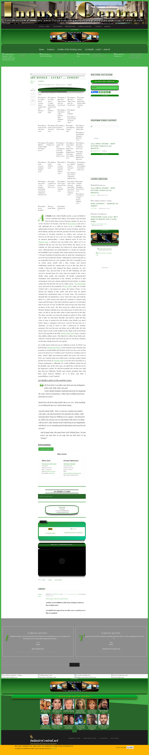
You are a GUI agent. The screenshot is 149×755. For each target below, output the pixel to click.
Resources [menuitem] (68, 27)
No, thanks (130, 747)
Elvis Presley (72, 224)
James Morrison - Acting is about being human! (99, 56)
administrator (56, 594)
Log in (67, 594)
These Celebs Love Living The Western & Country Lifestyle (92, 712)
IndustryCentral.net (44, 740)
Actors (43, 580)
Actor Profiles (58, 580)
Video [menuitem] (97, 27)
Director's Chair (90, 738)
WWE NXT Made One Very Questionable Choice (103, 712)
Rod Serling (38, 649)
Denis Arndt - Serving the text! (62, 55)
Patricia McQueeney (54, 348)
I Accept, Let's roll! (121, 747)
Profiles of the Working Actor (46, 84)
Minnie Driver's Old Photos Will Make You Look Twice (57, 712)
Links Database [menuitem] (85, 26)
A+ (33, 12)
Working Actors (74, 738)
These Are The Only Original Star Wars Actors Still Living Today (45, 727)
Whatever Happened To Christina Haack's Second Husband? (69, 727)
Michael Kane (43, 242)
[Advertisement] (74, 37)
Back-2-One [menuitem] (44, 26)
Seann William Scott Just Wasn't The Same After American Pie (103, 727)
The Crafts (115, 738)
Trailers (96, 138)
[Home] (32, 736)
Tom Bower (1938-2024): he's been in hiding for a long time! (104, 219)
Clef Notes (93, 208)
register (74, 594)
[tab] (46, 449)
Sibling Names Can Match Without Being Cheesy (45, 712)
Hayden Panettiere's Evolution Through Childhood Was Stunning (80, 712)
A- (33, 8)
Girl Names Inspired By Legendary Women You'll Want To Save (57, 727)
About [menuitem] (105, 27)
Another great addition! (57, 599)
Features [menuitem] (56, 27)
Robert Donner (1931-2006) (24, 55)
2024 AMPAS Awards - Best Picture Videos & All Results (103, 146)
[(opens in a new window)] (50, 529)
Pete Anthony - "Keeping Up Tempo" (104, 205)
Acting (50, 580)
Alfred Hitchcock (111, 649)
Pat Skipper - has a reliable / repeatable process (138, 56)
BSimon (41, 81)
